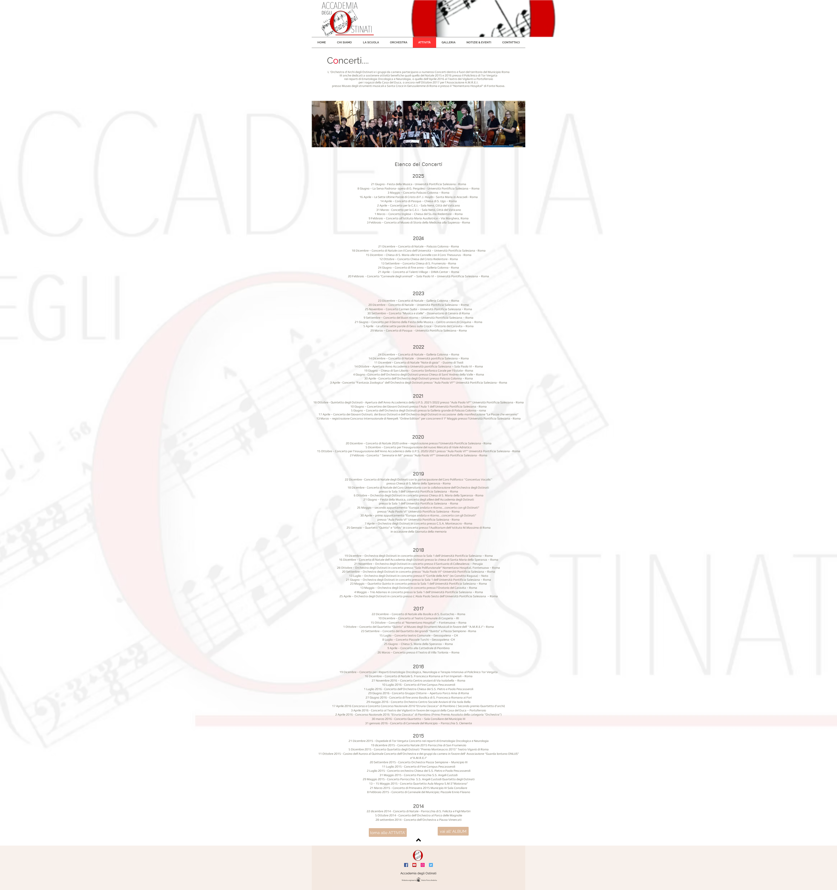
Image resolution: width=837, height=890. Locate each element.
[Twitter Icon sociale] (431, 865)
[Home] (418, 855)
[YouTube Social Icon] (414, 865)
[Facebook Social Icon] (406, 865)
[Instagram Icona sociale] (423, 865)
